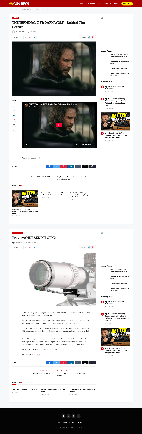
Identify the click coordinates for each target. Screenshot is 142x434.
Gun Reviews (90, 4)
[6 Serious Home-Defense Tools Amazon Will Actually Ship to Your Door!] (25, 198)
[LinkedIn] (14, 115)
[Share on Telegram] (34, 37)
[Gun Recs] (19, 3)
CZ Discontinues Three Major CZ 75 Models (82, 390)
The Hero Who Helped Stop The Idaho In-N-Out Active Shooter (52, 194)
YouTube (40, 158)
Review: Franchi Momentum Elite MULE (119, 74)
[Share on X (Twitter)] (25, 37)
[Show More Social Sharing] (38, 37)
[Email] (14, 125)
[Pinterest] (14, 120)
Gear (99, 4)
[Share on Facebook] (21, 37)
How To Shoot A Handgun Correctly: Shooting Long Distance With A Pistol (82, 195)
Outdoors (107, 4)
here (38, 355)
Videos (116, 4)
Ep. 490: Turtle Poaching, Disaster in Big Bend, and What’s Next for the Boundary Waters (117, 102)
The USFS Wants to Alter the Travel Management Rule (119, 55)
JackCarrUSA (21, 32)
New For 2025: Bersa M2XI (42, 373)
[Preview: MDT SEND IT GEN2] (54, 279)
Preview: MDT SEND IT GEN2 (41, 177)
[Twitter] (14, 110)
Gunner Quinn (22, 242)
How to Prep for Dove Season (119, 68)
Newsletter (81, 422)
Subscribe (127, 4)
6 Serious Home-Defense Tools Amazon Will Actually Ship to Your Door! (25, 211)
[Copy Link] (14, 130)
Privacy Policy (68, 422)
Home (81, 4)
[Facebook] (14, 105)
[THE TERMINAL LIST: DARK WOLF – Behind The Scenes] (54, 69)
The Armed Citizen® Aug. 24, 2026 (119, 62)
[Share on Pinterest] (30, 37)
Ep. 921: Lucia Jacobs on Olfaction (114, 88)
